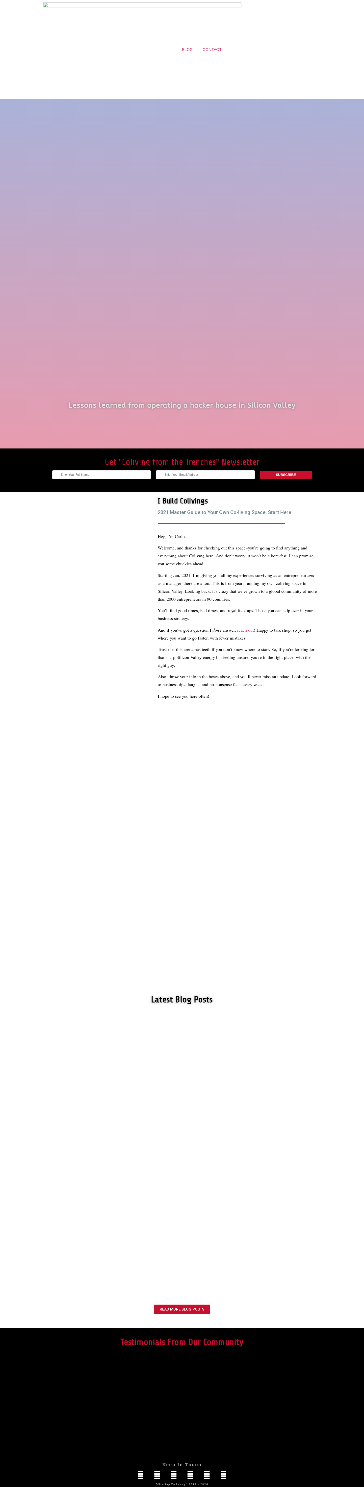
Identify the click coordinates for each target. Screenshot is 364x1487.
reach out (245, 630)
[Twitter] (190, 1475)
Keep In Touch (182, 1464)
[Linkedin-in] (140, 1475)
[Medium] (223, 1475)
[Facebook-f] (173, 1475)
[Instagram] (157, 1475)
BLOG (187, 49)
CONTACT (212, 49)
